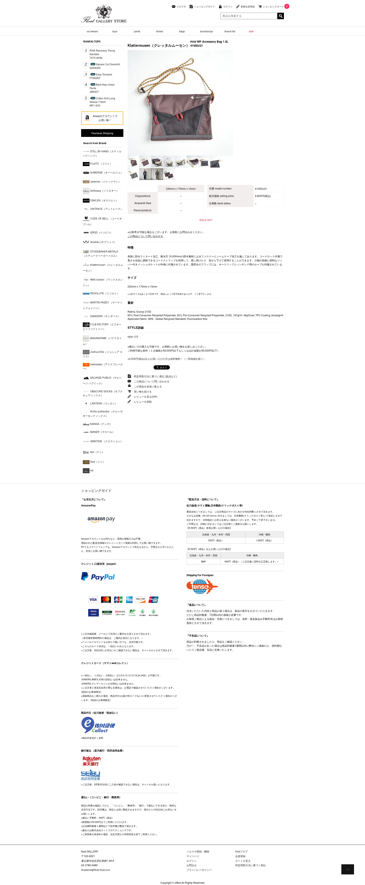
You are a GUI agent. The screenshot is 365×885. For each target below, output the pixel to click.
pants (137, 31)
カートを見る (243, 860)
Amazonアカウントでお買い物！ (105, 118)
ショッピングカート (273, 6)
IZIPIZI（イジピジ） (101, 232)
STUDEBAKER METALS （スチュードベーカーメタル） (100, 253)
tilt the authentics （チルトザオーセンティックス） (103, 413)
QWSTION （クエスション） (106, 441)
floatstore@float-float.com (95, 869)
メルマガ (181, 6)
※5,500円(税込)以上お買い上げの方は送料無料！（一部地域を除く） (167, 358)
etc (92, 470)
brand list (230, 31)
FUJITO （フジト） (101, 163)
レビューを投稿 (143, 401)
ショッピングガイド (204, 6)
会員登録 (240, 856)
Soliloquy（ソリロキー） (104, 190)
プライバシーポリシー (199, 869)
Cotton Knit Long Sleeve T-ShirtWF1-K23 (102, 101)
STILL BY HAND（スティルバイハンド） (102, 153)
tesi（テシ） (97, 452)
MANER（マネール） (102, 432)
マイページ (193, 856)
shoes (159, 31)
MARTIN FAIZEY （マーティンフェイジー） (102, 305)
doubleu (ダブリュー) (102, 242)
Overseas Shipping (102, 133)
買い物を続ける (143, 391)
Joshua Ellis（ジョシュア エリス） (103, 354)
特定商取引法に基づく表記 (250, 865)
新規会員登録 (248, 6)
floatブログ (241, 851)
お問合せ (192, 865)
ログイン (228, 6)
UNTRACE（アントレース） (106, 208)
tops (114, 31)
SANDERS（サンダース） (105, 316)
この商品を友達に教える (148, 386)
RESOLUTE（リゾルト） (104, 293)
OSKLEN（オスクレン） (104, 200)
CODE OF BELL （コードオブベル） (102, 221)
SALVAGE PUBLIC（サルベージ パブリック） (102, 380)
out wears (92, 31)
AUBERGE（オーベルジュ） (106, 172)
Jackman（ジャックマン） (105, 181)
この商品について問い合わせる (145, 236)
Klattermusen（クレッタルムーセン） (103, 267)
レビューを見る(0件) (145, 396)
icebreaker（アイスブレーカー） (103, 366)
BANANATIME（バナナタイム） (102, 340)
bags (182, 31)
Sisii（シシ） (97, 461)
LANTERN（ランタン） (103, 403)
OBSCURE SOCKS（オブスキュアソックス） (103, 393)
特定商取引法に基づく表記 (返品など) (155, 376)
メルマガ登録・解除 (198, 851)
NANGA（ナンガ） (101, 423)
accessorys (206, 31)
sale (251, 31)
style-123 (133, 336)
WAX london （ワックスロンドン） (103, 282)
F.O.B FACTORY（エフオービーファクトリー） (102, 326)
